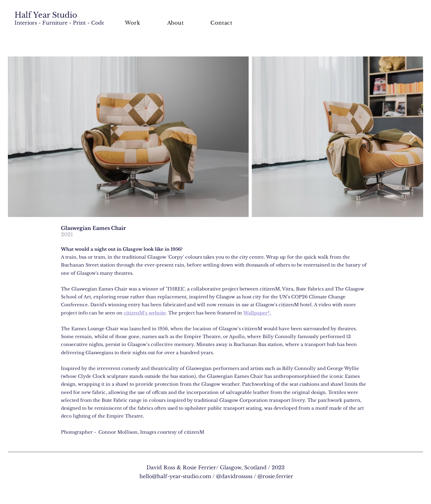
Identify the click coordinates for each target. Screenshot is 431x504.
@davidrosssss (234, 476)
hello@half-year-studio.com (175, 476)
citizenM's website (145, 313)
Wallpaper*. (257, 313)
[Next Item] (412, 137)
